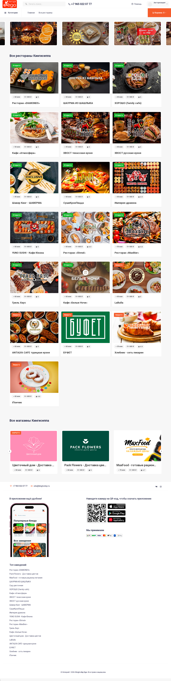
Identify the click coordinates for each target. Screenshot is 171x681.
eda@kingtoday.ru (42, 486)
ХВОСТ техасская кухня (20, 597)
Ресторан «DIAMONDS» (19, 570)
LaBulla (12, 640)
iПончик (12, 655)
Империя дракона (17, 613)
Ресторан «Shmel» (17, 620)
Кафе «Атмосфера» (18, 593)
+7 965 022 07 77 (81, 4)
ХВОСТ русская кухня (19, 601)
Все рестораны (45, 13)
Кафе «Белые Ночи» (18, 632)
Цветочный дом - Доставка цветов (25, 636)
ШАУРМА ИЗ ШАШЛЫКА (20, 582)
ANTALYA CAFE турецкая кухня (22, 644)
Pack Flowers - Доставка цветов (34, 465)
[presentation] (9, 451)
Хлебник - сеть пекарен (19, 651)
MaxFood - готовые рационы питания (90, 465)
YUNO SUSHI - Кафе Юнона (20, 616)
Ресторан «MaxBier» (18, 624)
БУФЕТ (12, 647)
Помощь (138, 4)
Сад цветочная (127, 465)
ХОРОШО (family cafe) (19, 589)
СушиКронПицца (16, 609)
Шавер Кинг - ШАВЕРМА (20, 605)
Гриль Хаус (14, 628)
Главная (31, 13)
